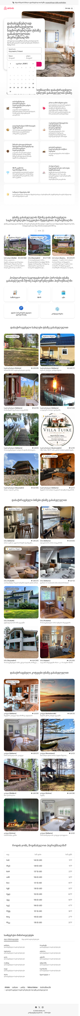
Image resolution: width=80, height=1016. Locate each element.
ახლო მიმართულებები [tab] (11, 939)
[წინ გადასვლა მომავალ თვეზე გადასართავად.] (33, 63)
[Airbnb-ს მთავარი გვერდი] (9, 8)
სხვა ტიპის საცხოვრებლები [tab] (30, 939)
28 (25, 87)
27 (22, 87)
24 (10, 87)
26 (18, 87)
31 (10, 91)
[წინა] (35, 230)
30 (33, 87)
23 (33, 83)
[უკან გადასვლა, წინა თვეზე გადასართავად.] (10, 63)
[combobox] (24, 51)
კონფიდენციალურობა (35, 1013)
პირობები (47, 1013)
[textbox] (16, 58)
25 (14, 87)
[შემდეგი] (42, 230)
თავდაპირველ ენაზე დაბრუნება (55, 2)
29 (29, 87)
